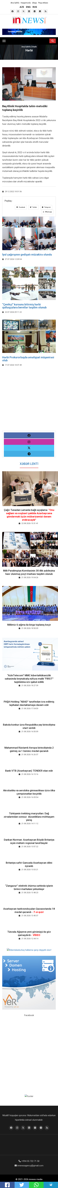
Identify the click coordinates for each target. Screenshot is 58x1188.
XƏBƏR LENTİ (29, 464)
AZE (22, 7)
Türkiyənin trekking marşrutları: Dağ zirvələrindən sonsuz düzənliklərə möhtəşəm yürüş (29, 816)
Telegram (47, 207)
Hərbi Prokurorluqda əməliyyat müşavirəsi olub (28, 359)
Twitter (34, 207)
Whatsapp (48, 212)
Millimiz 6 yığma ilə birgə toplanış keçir (29, 624)
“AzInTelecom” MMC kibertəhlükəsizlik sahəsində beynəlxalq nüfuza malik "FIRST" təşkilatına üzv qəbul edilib (29, 678)
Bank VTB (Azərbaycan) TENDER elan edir (29, 770)
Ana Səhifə (15, 3)
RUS (35, 7)
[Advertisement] (29, 401)
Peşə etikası (43, 3)
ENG (28, 7)
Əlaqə (34, 3)
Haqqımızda (26, 3)
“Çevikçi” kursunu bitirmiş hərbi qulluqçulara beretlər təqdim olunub (24, 306)
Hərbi (35, 47)
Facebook (22, 207)
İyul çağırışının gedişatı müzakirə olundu (27, 254)
